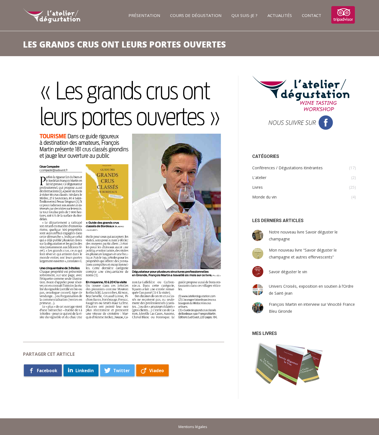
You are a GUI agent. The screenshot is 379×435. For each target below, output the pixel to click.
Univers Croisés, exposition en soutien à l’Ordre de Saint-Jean (311, 290)
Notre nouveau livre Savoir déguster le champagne (303, 235)
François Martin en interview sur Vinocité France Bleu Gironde (312, 308)
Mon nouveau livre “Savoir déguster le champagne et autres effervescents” (303, 253)
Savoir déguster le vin (288, 271)
